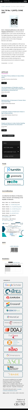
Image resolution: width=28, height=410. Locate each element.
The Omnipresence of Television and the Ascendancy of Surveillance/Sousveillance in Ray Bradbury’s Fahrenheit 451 (13, 89)
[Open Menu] (1, 1)
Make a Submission (8, 135)
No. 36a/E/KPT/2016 (14, 211)
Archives (7, 6)
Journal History (8, 156)
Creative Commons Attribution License (12, 389)
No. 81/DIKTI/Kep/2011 (15, 209)
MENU (5, 143)
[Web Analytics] (10, 262)
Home (3, 6)
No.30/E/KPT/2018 (14, 213)
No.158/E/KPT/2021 (6, 216)
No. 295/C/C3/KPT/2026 (7, 220)
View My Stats (16, 262)
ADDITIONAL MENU (8, 147)
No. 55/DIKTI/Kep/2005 (14, 204)
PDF (4, 83)
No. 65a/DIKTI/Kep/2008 (16, 206)
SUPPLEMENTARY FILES (10, 152)
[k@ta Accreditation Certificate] (13, 236)
